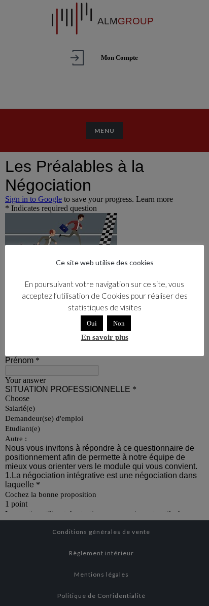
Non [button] (119, 323)
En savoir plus (104, 337)
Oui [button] (92, 323)
